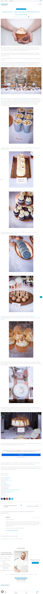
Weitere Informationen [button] (21, 457)
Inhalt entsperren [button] (21, 454)
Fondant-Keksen (14, 232)
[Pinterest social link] (7, 499)
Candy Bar (20, 65)
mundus (18, 17)
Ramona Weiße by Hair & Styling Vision (13, 489)
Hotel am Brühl (7, 492)
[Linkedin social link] (10, 499)
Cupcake (20, 317)
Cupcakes (37, 317)
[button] (2, 591)
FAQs (36, 574)
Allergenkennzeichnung (14, 574)
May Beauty (22, 98)
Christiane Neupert (30, 99)
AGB (6, 574)
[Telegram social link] (12, 499)
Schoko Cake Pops (9, 233)
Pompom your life (4, 65)
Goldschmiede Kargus (11, 490)
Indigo (16, 410)
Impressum (30, 574)
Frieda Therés (7, 464)
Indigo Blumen (6, 484)
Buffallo (5, 482)
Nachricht (33, 468)
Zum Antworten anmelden (12, 530)
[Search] (39, 1)
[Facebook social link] (2, 499)
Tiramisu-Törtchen (24, 147)
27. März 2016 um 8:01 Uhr (36, 517)
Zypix (20, 444)
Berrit (4, 481)
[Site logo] (4, 4)
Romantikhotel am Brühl (26, 62)
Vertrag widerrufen (5, 585)
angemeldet (6, 538)
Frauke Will (38, 443)
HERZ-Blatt (7, 478)
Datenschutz (23, 574)
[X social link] (4, 499)
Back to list (21, 505)
